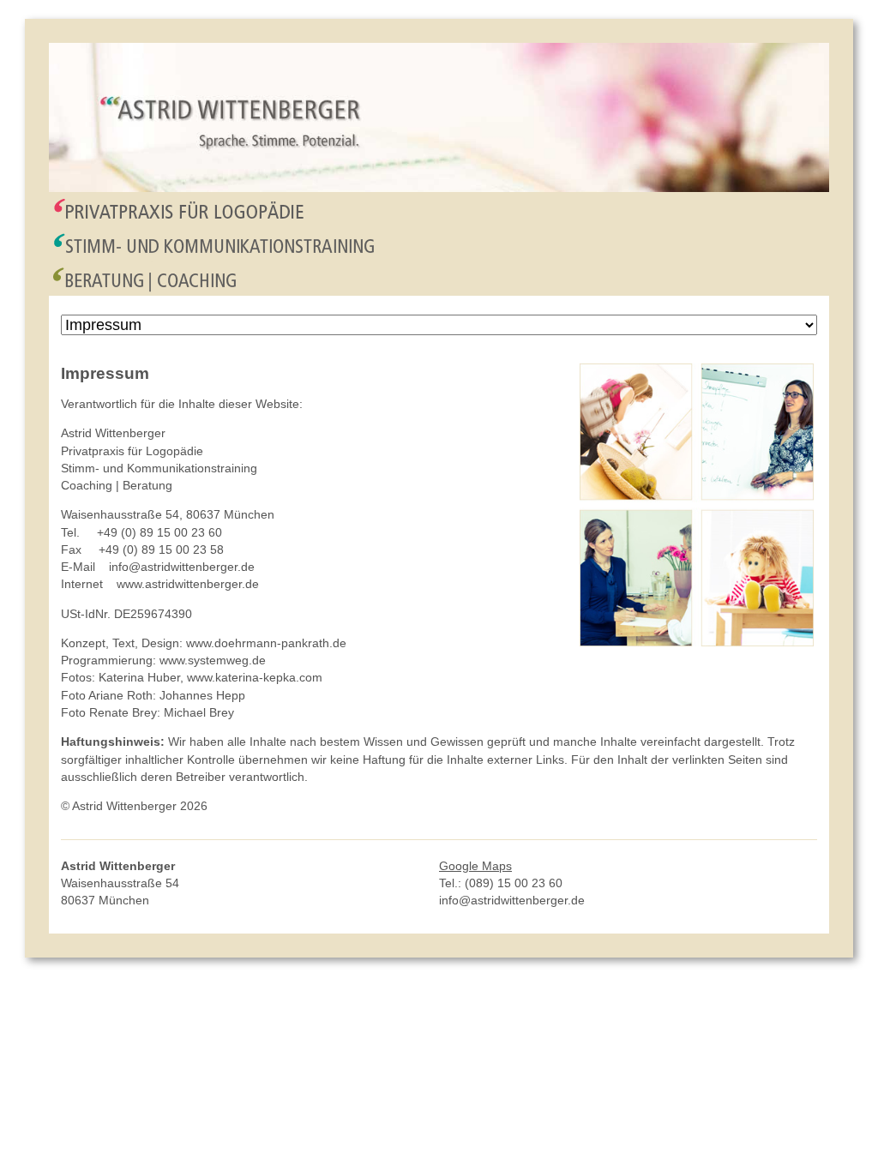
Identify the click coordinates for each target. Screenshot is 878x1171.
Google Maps (475, 866)
